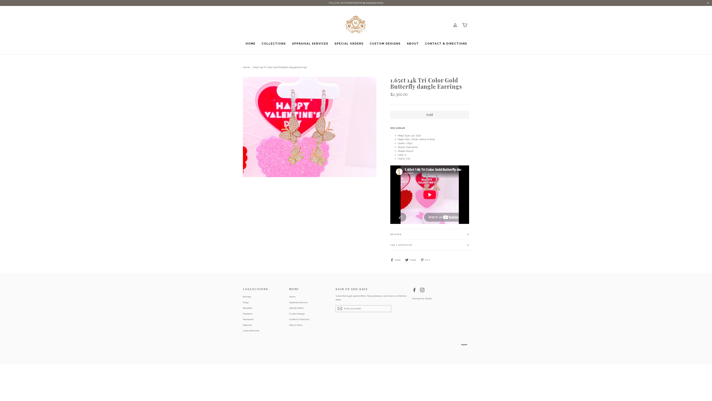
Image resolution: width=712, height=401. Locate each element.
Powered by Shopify (422, 298)
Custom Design (297, 313)
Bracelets (247, 308)
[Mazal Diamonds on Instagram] (422, 290)
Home (251, 43)
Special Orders (349, 43)
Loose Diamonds (251, 330)
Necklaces (248, 319)
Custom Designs (385, 43)
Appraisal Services (310, 43)
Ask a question (401, 245)
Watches (247, 325)
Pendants (247, 313)
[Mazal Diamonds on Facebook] (414, 290)
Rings (246, 302)
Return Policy (296, 325)
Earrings (247, 296)
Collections (274, 43)
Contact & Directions (446, 43)
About (413, 43)
